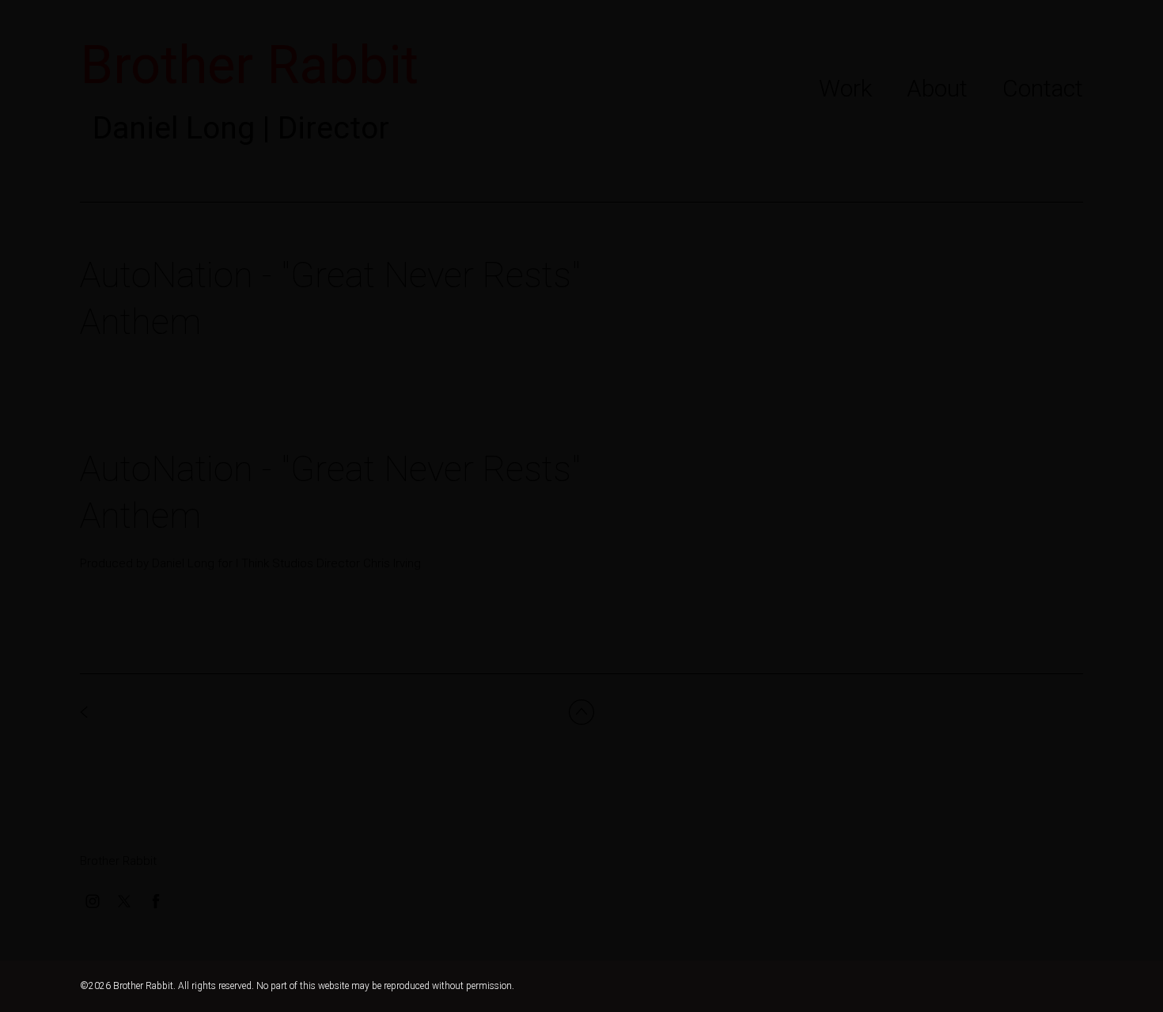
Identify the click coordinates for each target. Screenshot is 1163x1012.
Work (845, 88)
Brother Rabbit (118, 861)
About (937, 88)
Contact (1042, 88)
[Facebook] (156, 901)
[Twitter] (124, 901)
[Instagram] (92, 901)
